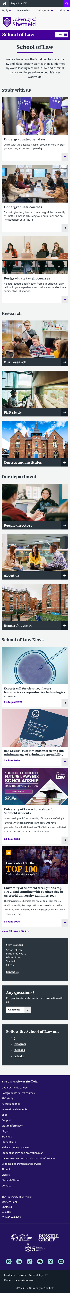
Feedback (9, 1275)
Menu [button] (59, 34)
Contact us (12, 972)
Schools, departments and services (21, 1164)
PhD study (7, 1098)
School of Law (18, 34)
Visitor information (12, 1126)
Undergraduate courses (15, 1087)
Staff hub (7, 1136)
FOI (47, 1275)
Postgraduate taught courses (18, 1093)
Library (6, 1175)
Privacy (22, 1275)
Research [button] (22, 10)
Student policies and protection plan (22, 1153)
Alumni (6, 1169)
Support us (8, 1120)
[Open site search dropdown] (67, 3)
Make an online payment (16, 1147)
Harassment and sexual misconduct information (29, 1158)
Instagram (20, 1044)
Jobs (4, 1115)
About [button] (62, 10)
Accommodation (11, 1104)
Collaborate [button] (43, 10)
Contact (6, 1185)
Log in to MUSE (19, 3)
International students (14, 1109)
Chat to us (14, 1009)
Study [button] (5, 10)
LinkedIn (19, 1056)
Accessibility (36, 1275)
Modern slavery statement (19, 1280)
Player (5, 1131)
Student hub (9, 1142)
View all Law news (14, 931)
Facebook (19, 1050)
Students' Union (11, 1180)
